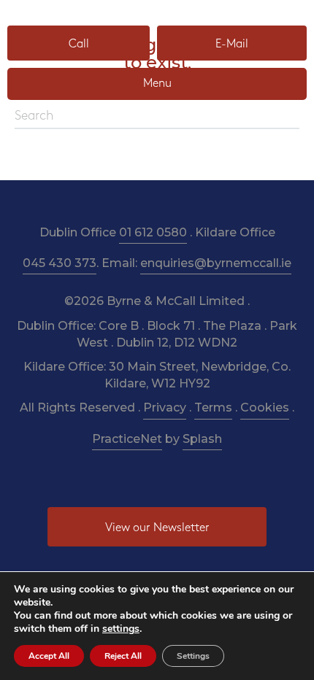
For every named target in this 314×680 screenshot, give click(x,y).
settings (120, 628)
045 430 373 (59, 263)
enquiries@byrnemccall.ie (215, 263)
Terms (213, 407)
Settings (193, 656)
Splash (202, 439)
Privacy (164, 407)
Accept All (48, 656)
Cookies (264, 407)
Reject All (123, 656)
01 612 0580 (153, 232)
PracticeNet (127, 439)
